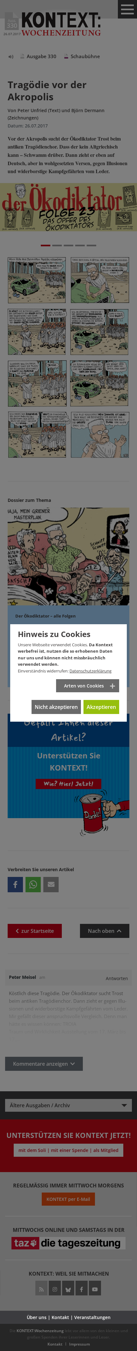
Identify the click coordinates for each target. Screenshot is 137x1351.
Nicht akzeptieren (56, 706)
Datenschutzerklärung (90, 671)
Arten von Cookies (84, 686)
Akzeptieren (101, 706)
